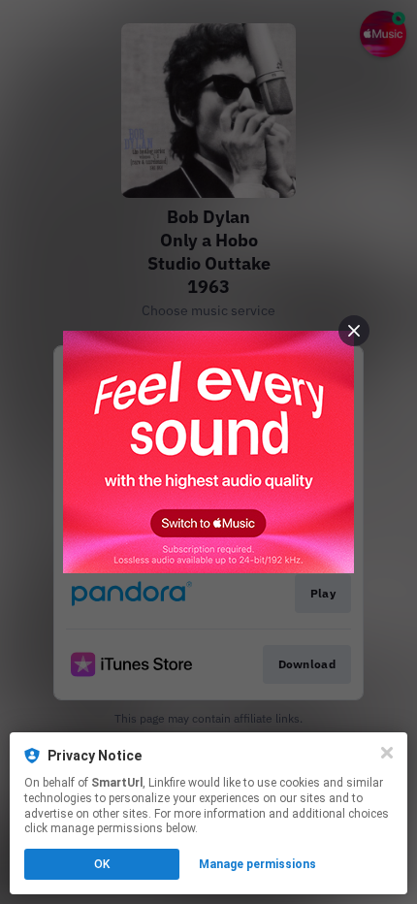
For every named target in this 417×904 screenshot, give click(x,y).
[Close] (386, 752)
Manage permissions (257, 864)
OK (102, 864)
